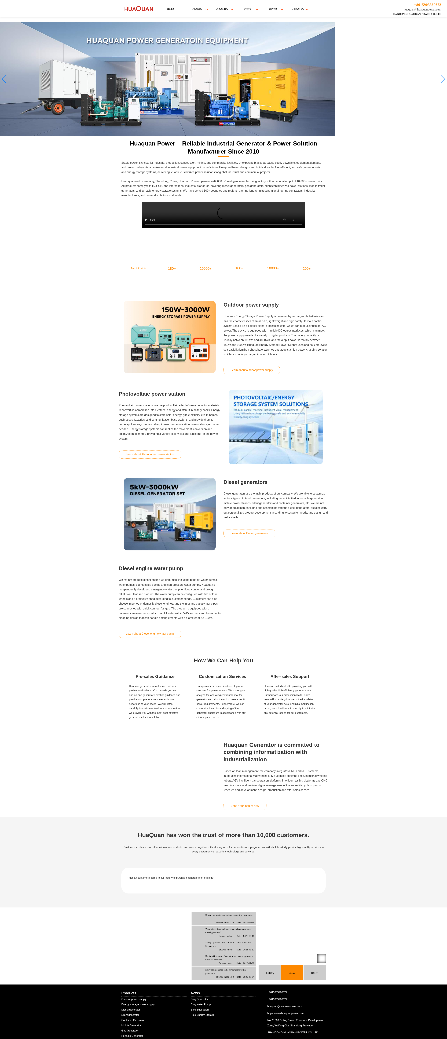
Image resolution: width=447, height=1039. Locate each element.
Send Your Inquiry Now (245, 806)
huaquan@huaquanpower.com (422, 9)
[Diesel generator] (170, 514)
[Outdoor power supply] (170, 337)
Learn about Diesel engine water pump (150, 633)
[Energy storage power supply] (276, 427)
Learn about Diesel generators (249, 533)
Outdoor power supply (133, 1032)
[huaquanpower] (138, 8)
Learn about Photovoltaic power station (150, 454)
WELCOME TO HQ (277, 992)
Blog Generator (199, 1032)
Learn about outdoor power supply (252, 370)
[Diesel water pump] (276, 601)
